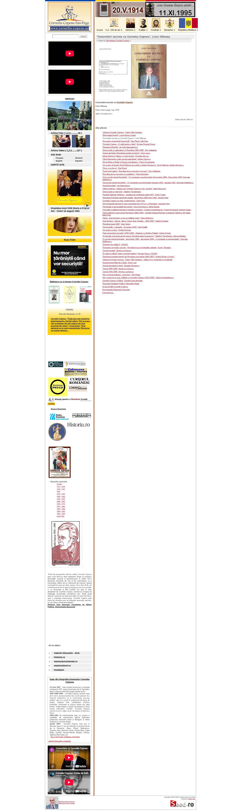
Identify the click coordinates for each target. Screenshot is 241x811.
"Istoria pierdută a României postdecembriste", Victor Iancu (126, 153)
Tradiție (142, 30)
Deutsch (78, 158)
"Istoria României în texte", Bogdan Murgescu (120, 266)
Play (89, 207)
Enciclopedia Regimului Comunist (116, 290)
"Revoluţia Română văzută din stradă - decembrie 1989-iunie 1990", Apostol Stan (135, 198)
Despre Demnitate (58, 409)
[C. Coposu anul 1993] (61, 146)
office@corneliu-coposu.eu (66, 801)
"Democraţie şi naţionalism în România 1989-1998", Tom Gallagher (129, 150)
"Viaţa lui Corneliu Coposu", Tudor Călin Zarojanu (122, 132)
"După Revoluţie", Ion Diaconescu (116, 186)
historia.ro (59, 657)
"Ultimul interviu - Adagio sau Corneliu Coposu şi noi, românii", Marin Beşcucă (134, 189)
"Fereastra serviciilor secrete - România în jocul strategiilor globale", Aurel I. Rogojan (136, 248)
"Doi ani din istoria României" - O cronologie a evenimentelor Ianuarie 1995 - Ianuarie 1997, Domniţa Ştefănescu (147, 183)
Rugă (66, 240)
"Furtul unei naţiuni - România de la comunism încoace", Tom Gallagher (131, 171)
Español (78, 161)
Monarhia (168, 30)
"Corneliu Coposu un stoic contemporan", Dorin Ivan (123, 201)
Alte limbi (56, 154)
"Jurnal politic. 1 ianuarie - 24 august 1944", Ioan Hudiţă (124, 227)
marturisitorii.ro (62, 665)
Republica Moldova (187, 30)
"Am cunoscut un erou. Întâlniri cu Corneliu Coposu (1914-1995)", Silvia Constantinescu (138, 278)
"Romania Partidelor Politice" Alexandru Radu (120, 284)
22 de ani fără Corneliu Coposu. (115, 287)
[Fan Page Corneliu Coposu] (69, 31)
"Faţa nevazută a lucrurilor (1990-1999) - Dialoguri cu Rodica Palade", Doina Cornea (136, 233)
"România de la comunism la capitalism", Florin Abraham (125, 174)
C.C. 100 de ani (113, 30)
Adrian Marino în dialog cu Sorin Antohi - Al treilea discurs (125, 156)
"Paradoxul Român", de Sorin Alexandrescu (120, 147)
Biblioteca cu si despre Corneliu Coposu (69, 282)
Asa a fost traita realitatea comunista (65, 737)
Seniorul (129, 30)
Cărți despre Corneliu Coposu (117, 41)
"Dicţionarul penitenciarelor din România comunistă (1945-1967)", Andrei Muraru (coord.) (138, 257)
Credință (155, 30)
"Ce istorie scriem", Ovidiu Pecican (116, 230)
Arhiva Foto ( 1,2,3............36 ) (66, 133)
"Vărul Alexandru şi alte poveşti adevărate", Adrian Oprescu (126, 159)
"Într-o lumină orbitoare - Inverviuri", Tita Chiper (121, 275)
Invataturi (59, 670)
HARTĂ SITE (57, 164)
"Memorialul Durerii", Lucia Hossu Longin (119, 135)
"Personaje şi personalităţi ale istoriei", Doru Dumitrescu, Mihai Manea (130, 207)
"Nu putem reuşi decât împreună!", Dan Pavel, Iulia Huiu (125, 141)
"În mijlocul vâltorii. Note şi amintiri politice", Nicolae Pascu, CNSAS (129, 254)
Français (59, 158)
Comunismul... (108, 293)
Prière (72, 240)
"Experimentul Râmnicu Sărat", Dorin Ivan (119, 263)
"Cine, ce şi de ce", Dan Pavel (114, 168)
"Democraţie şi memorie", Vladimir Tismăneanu (121, 192)
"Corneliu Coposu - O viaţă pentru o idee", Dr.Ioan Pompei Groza (128, 144)
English (59, 161)
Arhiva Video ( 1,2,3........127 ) (66, 150)
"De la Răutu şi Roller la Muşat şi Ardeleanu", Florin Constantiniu (128, 162)
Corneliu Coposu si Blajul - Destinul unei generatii (122, 281)
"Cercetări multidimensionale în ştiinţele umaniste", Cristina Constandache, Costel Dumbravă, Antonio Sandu (146, 210)
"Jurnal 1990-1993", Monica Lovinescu (118, 269)
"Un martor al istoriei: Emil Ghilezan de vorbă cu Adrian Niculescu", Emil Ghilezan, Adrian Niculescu (143, 165)
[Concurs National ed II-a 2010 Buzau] (81, 146)
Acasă (100, 30)
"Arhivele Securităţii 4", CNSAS (115, 244)
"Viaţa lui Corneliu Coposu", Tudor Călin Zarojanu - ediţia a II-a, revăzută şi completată (137, 260)
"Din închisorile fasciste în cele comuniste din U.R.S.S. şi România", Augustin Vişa (136, 204)
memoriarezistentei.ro (65, 661)
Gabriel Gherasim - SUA (67, 653)
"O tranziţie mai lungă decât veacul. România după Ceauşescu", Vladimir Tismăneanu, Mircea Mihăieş (144, 236)
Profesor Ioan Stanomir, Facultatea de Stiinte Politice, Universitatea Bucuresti (70, 606)
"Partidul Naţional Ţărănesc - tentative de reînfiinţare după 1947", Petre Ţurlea (133, 195)
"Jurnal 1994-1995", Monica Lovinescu (118, 272)
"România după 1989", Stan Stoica (116, 224)
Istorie (51, 404)
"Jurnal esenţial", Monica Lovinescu (116, 251)
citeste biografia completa (59, 741)
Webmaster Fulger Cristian (66, 803)
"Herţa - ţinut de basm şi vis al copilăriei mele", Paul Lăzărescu (127, 218)
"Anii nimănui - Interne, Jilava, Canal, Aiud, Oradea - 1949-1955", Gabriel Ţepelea (135, 221)
